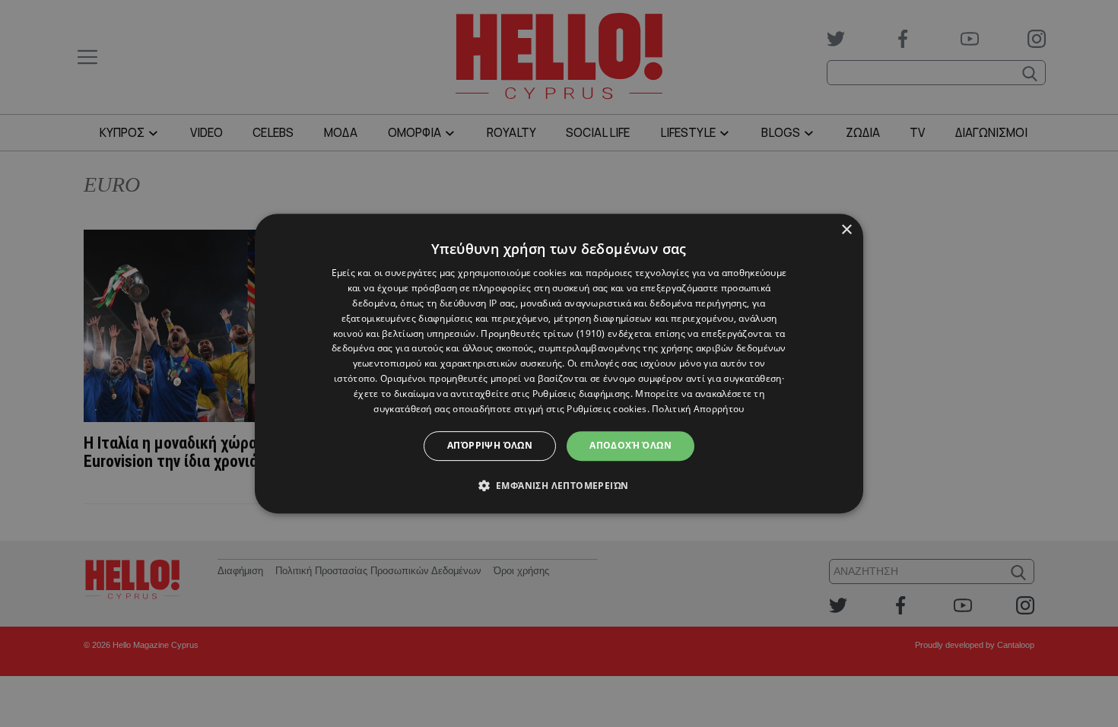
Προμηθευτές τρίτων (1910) (543, 333)
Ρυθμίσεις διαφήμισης (581, 393)
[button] (559, 485)
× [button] (846, 230)
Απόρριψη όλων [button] (489, 445)
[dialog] (559, 363)
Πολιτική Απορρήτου (698, 408)
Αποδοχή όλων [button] (630, 445)
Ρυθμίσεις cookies (606, 408)
